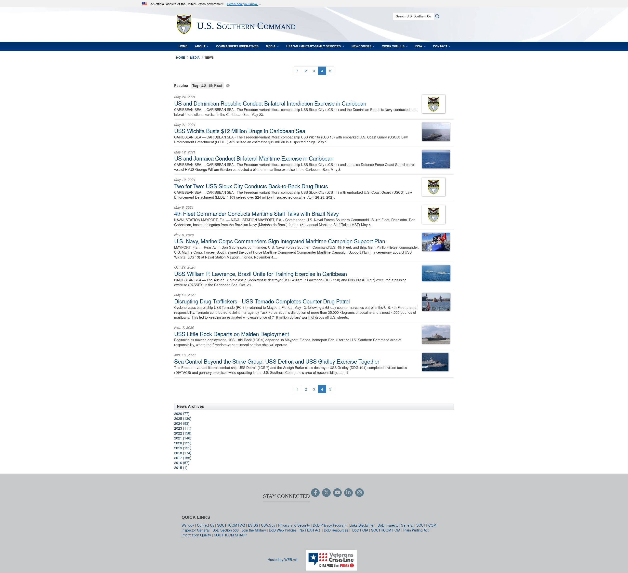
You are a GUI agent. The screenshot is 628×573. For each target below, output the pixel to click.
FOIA (418, 46)
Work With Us (393, 46)
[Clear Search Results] (314, 85)
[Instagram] (359, 492)
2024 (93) (181, 423)
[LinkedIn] (348, 492)
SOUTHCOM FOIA (385, 530)
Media (270, 46)
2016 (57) (181, 462)
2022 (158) (182, 433)
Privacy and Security (294, 525)
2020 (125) (182, 442)
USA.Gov (268, 525)
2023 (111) (182, 428)
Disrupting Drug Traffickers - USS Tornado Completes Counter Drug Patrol (262, 301)
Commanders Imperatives (237, 46)
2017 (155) (182, 457)
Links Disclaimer (362, 525)
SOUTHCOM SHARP (230, 534)
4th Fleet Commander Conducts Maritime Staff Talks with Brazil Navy (256, 213)
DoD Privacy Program (329, 525)
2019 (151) (182, 447)
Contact (440, 46)
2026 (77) (181, 413)
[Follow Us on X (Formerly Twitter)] (326, 492)
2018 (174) (182, 452)
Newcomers (361, 46)
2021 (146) (182, 438)
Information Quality (196, 534)
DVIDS (253, 525)
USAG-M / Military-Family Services (313, 46)
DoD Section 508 (225, 530)
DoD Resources (336, 530)
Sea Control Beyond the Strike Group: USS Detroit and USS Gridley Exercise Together (276, 361)
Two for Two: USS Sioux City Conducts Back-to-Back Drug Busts (251, 186)
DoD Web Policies (283, 530)
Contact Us (205, 525)
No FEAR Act (310, 530)
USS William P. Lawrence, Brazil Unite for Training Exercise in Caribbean (260, 273)
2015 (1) (180, 467)
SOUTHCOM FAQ (231, 525)
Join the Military (254, 530)
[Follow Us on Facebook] (315, 492)
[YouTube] (337, 492)
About (200, 46)
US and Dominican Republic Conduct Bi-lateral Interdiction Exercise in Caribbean (270, 103)
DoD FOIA (360, 530)
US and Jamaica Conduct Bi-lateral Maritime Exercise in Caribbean (253, 158)
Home (183, 46)
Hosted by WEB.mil (282, 559)
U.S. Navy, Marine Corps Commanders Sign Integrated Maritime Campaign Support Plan (279, 241)
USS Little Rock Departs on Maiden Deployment (231, 334)
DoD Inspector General (395, 525)
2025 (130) (182, 418)
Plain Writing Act (416, 530)
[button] (244, 4)
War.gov (188, 525)
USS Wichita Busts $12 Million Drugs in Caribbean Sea (239, 131)
